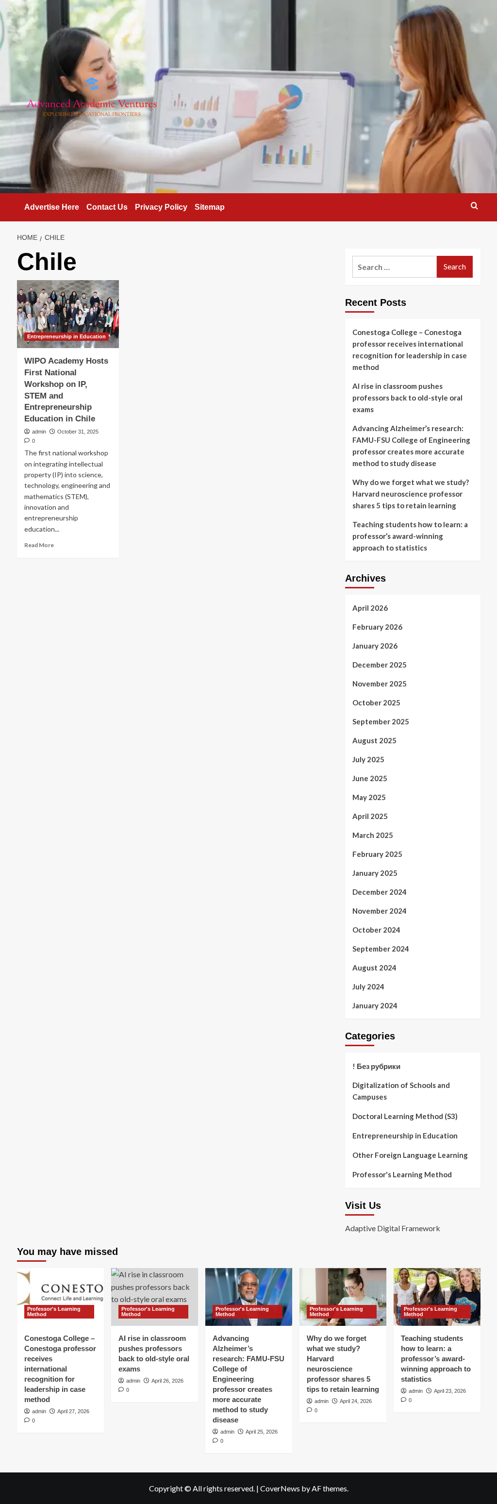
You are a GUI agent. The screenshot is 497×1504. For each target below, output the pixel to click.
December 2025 (379, 664)
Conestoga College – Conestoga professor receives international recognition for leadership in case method (409, 349)
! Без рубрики (376, 1066)
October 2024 (376, 929)
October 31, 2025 (78, 431)
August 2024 (374, 967)
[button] (474, 205)
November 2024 (379, 910)
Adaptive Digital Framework (392, 1228)
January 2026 (375, 645)
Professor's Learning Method (402, 1174)
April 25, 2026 (262, 1432)
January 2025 (375, 873)
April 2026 (370, 607)
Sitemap (210, 207)
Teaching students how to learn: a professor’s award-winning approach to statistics (410, 536)
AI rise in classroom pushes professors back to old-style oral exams (407, 398)
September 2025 (380, 721)
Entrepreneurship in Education (66, 336)
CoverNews (280, 1488)
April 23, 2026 (450, 1391)
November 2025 (379, 683)
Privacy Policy (161, 207)
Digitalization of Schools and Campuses (401, 1091)
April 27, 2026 (73, 1411)
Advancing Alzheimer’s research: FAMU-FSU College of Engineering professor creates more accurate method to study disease (411, 446)
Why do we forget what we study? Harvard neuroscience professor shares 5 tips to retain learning (410, 494)
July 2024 (368, 986)
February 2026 (377, 626)
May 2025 (369, 797)
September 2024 (380, 948)
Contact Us (107, 207)
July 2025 (368, 759)
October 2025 (376, 702)
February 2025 (377, 854)
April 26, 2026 (167, 1381)
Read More (39, 545)
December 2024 (379, 891)
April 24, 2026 (356, 1401)
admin (39, 431)
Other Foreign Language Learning (410, 1155)
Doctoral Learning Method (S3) (405, 1116)
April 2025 (370, 816)
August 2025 (374, 740)
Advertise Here (51, 207)
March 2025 (372, 835)
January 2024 (375, 1005)
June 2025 (369, 778)
